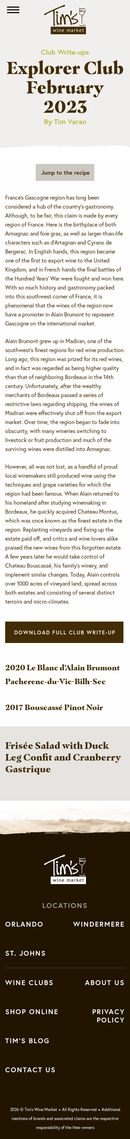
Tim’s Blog (27, 1041)
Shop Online (32, 1012)
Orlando (24, 924)
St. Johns (25, 953)
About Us (105, 983)
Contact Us (30, 1070)
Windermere (99, 924)
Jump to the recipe (65, 172)
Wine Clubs (29, 983)
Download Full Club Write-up (64, 632)
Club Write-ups (65, 52)
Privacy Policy (108, 1016)
